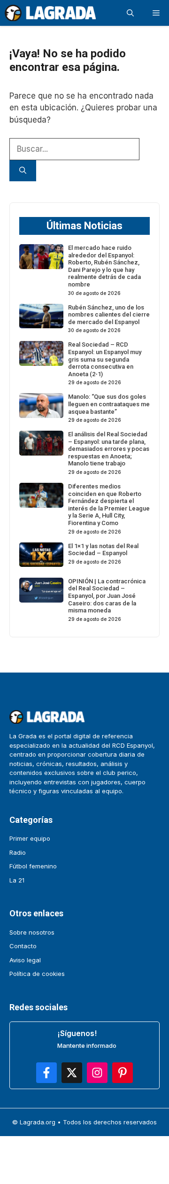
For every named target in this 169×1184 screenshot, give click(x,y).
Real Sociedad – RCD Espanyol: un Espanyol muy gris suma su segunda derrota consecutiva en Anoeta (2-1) (104, 359)
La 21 (16, 880)
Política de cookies (37, 973)
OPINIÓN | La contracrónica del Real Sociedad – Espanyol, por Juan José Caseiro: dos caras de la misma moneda (107, 596)
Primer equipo (29, 838)
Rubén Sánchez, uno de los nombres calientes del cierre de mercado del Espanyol (109, 314)
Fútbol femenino (33, 866)
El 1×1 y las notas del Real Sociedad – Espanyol (103, 549)
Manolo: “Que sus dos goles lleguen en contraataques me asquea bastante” (109, 404)
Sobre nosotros (31, 932)
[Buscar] (22, 170)
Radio (17, 852)
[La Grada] (50, 13)
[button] (130, 13)
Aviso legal (25, 960)
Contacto (23, 946)
